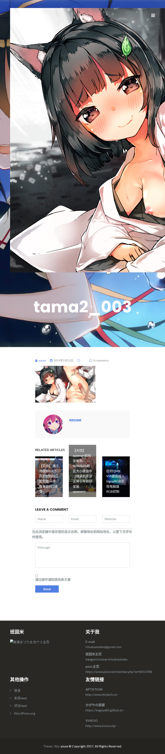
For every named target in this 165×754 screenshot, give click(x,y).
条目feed (20, 698)
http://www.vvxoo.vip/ (101, 726)
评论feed (20, 706)
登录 (17, 690)
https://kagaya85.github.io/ (105, 710)
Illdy (56, 746)
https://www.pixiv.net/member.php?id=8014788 (119, 671)
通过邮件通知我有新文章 (53, 579)
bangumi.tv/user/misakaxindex (107, 659)
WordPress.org (24, 713)
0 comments (101, 360)
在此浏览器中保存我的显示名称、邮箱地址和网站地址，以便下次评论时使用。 (82, 534)
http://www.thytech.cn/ (102, 694)
